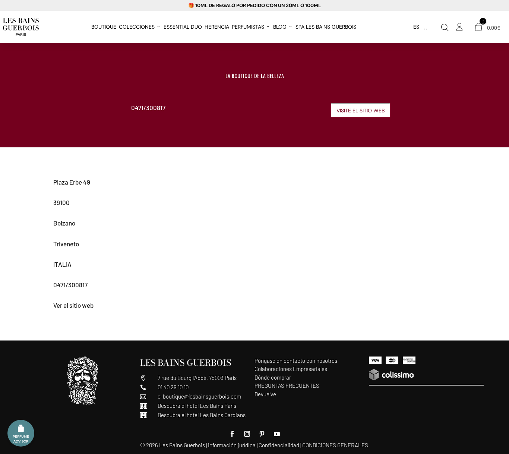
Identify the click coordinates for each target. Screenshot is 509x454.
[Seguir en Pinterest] (262, 434)
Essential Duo (183, 26)
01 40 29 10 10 (173, 387)
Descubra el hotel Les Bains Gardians (202, 415)
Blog (280, 26)
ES (416, 26)
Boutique (103, 26)
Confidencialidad (279, 445)
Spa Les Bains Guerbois (325, 26)
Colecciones (137, 26)
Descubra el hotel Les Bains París (197, 405)
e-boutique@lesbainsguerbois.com (199, 396)
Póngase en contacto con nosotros (296, 360)
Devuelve (265, 394)
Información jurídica (232, 445)
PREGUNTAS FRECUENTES (287, 385)
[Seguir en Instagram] (247, 434)
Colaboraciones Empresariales (291, 368)
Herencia (217, 26)
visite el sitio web (360, 110)
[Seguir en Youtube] (277, 434)
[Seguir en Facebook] (232, 434)
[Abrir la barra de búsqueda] (445, 27)
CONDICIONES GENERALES (335, 445)
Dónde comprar (273, 377)
